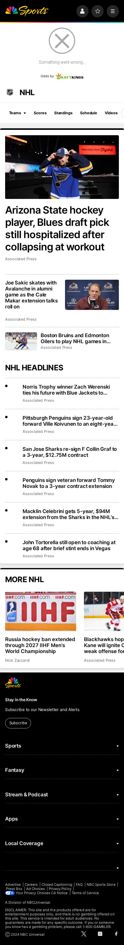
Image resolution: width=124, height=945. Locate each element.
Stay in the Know (21, 699)
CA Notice (59, 893)
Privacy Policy (60, 889)
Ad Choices (35, 889)
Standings (63, 113)
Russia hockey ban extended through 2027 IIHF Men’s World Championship (40, 645)
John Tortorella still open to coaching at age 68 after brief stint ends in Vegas (69, 545)
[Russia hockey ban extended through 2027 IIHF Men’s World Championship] (40, 611)
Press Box (14, 889)
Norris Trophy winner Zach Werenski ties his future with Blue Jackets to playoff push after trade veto (66, 390)
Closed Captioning (57, 884)
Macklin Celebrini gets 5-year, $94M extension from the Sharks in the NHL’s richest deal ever (68, 514)
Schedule (88, 113)
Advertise (13, 884)
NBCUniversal (38, 902)
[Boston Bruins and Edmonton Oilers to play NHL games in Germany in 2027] (21, 341)
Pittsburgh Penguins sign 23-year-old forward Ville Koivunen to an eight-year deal (69, 421)
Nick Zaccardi (17, 660)
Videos (111, 113)
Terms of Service (85, 893)
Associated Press (21, 259)
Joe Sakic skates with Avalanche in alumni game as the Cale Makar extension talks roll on (31, 295)
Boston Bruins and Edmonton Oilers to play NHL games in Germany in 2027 (75, 338)
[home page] (26, 11)
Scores (40, 113)
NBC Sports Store (101, 884)
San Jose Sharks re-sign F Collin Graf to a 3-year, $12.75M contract (70, 452)
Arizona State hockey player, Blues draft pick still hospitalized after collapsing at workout (57, 228)
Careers (31, 884)
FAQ (79, 884)
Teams (15, 113)
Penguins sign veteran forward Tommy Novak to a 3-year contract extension (69, 483)
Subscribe (18, 723)
